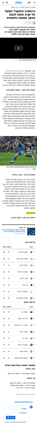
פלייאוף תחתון (29, 302)
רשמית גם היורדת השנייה (15, 71)
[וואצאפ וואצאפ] (7, 3)
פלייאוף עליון (30, 242)
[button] (28, 2)
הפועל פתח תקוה (21, 394)
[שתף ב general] (3, 3)
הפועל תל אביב (31, 394)
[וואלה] (18, 3)
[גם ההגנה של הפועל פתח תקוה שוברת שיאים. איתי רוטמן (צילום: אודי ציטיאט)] (18, 153)
